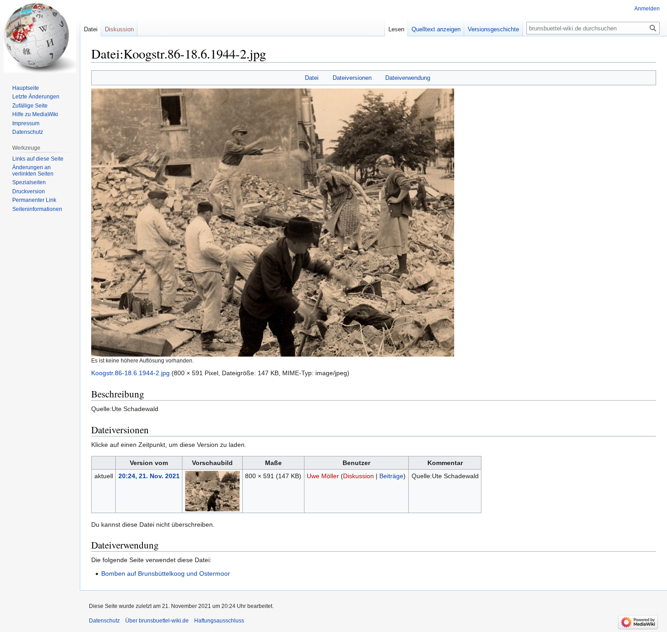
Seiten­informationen (37, 209)
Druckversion (28, 191)
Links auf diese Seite (38, 159)
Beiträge (391, 476)
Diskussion (358, 476)
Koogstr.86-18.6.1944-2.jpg (130, 373)
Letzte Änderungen (35, 96)
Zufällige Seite (30, 106)
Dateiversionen (352, 77)
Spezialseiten (29, 182)
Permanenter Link (34, 200)
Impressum (25, 123)
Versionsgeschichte (493, 29)
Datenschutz (27, 132)
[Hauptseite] (40, 36)
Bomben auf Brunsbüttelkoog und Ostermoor (165, 573)
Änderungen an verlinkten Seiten (33, 170)
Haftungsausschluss (219, 620)
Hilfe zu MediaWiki (35, 114)
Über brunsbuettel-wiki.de (157, 620)
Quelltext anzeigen (436, 29)
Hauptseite (25, 88)
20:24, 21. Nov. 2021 (149, 476)
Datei (312, 77)
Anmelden (647, 8)
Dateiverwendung (407, 77)
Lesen (396, 29)
